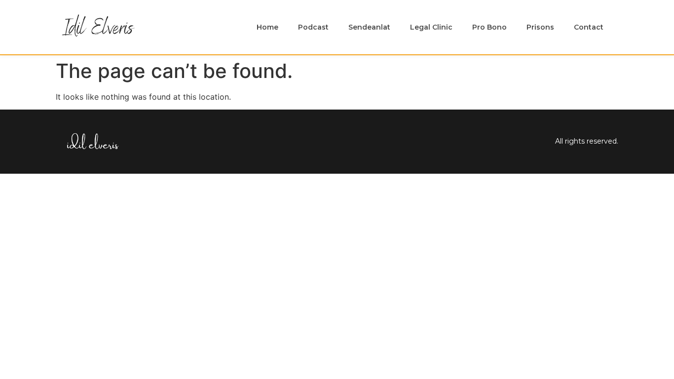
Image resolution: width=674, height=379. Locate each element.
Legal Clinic (431, 27)
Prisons (540, 27)
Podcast (313, 27)
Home (267, 27)
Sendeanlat (369, 27)
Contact (588, 27)
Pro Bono (489, 27)
